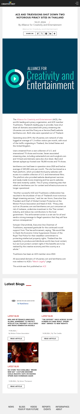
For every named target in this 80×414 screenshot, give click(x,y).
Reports (46, 407)
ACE (44, 266)
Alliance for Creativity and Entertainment (34, 120)
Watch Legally (39, 262)
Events (47, 410)
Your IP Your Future (28, 410)
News (11, 407)
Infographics (62, 407)
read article (16, 338)
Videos (33, 407)
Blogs (22, 407)
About (59, 410)
